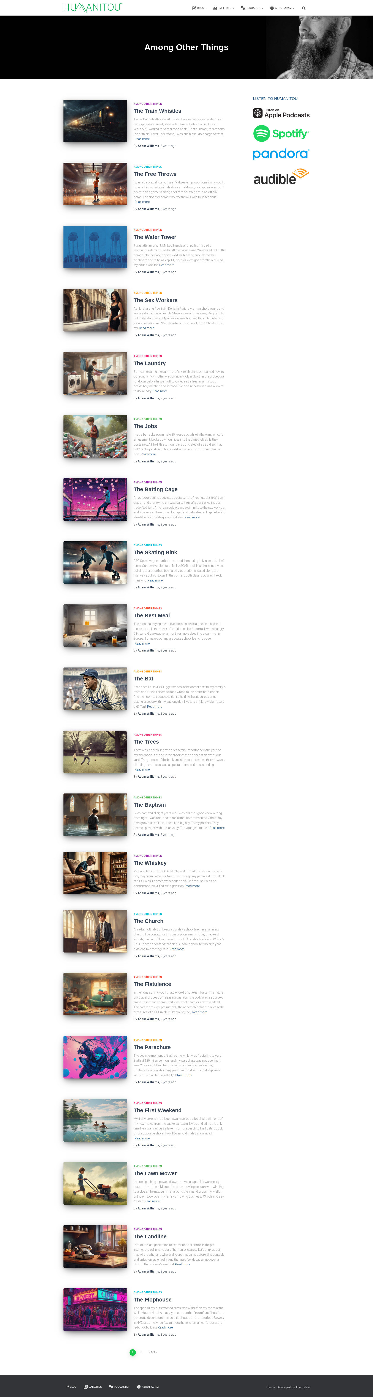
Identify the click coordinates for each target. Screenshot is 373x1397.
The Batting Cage (156, 489)
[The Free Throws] (95, 184)
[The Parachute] (95, 1057)
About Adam (283, 8)
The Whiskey (150, 863)
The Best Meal (152, 615)
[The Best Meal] (95, 625)
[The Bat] (95, 688)
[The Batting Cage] (95, 499)
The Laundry (150, 363)
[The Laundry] (95, 373)
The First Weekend (158, 1110)
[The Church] (95, 931)
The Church (148, 921)
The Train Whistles (157, 111)
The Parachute (152, 1047)
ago (168, 146)
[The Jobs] (95, 436)
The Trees (146, 742)
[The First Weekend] (95, 1120)
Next (152, 1352)
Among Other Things (148, 103)
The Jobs (145, 426)
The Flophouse (153, 1300)
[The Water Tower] (95, 247)
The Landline (150, 1236)
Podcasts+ (253, 8)
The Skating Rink (155, 552)
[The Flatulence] (95, 994)
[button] (206, 8)
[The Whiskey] (95, 873)
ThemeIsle (303, 1387)
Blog (201, 8)
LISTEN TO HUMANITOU (275, 98)
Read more (142, 139)
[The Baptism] (95, 814)
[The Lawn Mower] (95, 1183)
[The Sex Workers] (95, 310)
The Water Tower (155, 237)
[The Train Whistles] (95, 121)
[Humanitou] (93, 7)
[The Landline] (95, 1246)
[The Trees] (95, 752)
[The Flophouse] (95, 1309)
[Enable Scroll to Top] (364, 1388)
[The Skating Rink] (95, 562)
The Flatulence (152, 984)
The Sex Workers (156, 300)
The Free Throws (155, 174)
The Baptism (150, 805)
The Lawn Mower (155, 1173)
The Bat (143, 678)
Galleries (225, 8)
